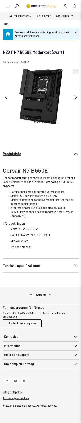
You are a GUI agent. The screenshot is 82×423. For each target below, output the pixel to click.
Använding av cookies (16, 398)
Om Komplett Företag (19, 364)
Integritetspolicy (12, 392)
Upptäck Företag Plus (22, 323)
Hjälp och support (16, 355)
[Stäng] (75, 32)
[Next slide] (75, 97)
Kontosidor (12, 337)
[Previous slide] (6, 97)
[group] (41, 97)
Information (12, 346)
